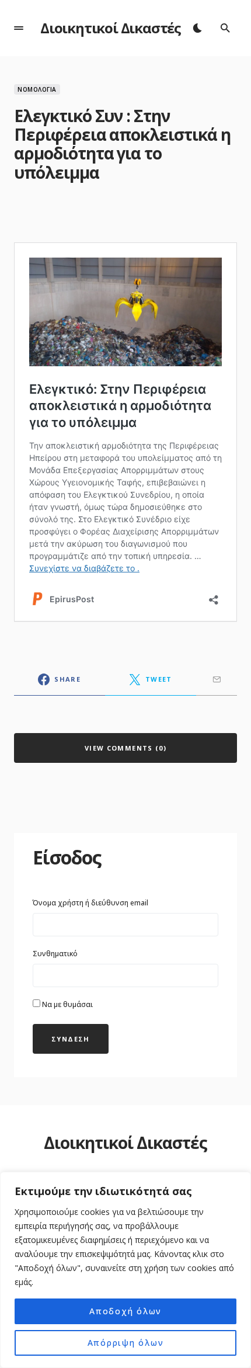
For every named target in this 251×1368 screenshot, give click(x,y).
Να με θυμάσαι (66, 1004)
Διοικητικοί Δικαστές (110, 27)
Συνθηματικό (55, 954)
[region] (125, 1270)
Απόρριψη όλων (126, 1342)
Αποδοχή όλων (125, 1311)
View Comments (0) (125, 748)
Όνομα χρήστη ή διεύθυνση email (90, 903)
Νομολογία (37, 89)
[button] (18, 28)
